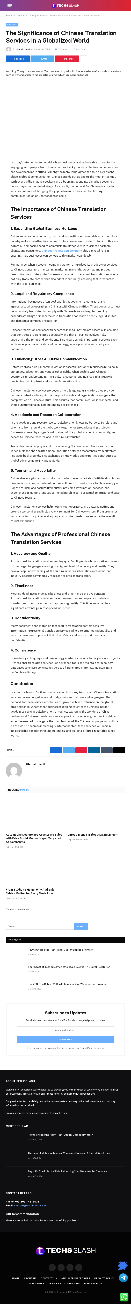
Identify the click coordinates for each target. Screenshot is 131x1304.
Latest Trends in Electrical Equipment (93, 834)
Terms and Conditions (64, 1283)
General (12, 25)
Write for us (93, 1283)
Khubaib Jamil (23, 49)
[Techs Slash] (65, 5)
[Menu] (10, 5)
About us (30, 1278)
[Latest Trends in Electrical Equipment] (96, 814)
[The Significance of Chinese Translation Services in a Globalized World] (65, 115)
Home (16, 1278)
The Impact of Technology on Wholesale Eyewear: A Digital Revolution (69, 967)
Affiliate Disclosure (75, 1278)
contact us (49, 1278)
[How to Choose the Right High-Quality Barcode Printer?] (15, 954)
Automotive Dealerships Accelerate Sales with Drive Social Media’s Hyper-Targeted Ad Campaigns (34, 838)
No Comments (62, 49)
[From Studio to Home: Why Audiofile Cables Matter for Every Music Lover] (34, 869)
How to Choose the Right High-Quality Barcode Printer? (60, 949)
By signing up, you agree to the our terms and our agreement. (67, 1048)
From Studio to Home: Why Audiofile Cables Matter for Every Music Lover (30, 891)
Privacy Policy (86, 1048)
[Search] (121, 5)
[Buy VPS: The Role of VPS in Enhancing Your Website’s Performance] (15, 988)
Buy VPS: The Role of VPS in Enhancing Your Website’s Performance (67, 984)
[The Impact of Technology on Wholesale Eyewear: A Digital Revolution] (15, 971)
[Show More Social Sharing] (83, 58)
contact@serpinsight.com (30, 1205)
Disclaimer (36, 1283)
